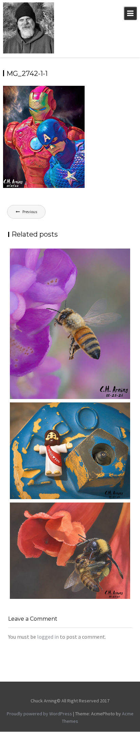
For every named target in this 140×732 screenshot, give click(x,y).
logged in (48, 636)
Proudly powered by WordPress (39, 714)
